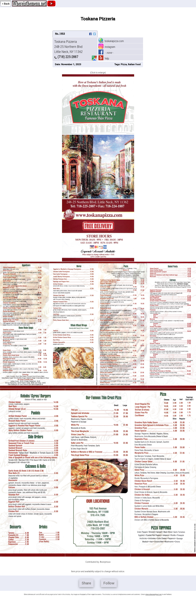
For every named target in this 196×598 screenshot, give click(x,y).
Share (86, 583)
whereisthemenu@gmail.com (153, 594)
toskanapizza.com (113, 41)
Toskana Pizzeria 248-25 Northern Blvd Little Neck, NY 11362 (68, 47)
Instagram (109, 46)
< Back (5, 3)
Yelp (106, 58)
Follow (108, 583)
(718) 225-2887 (67, 57)
